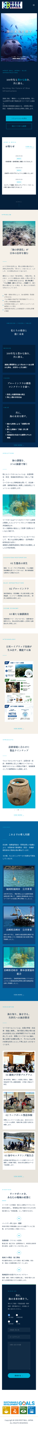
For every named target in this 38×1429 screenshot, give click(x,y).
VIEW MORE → (19, 445)
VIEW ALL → (30, 146)
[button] (5, 792)
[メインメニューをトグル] (33, 5)
